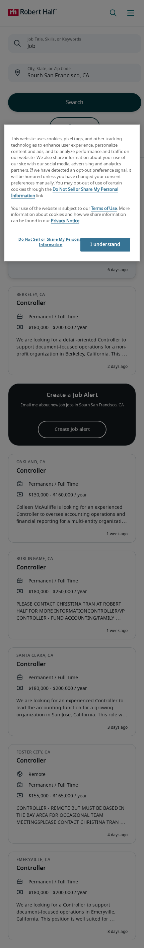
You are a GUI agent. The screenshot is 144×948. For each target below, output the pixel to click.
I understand (105, 244)
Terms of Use (104, 208)
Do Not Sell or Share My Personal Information (50, 242)
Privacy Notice (65, 221)
